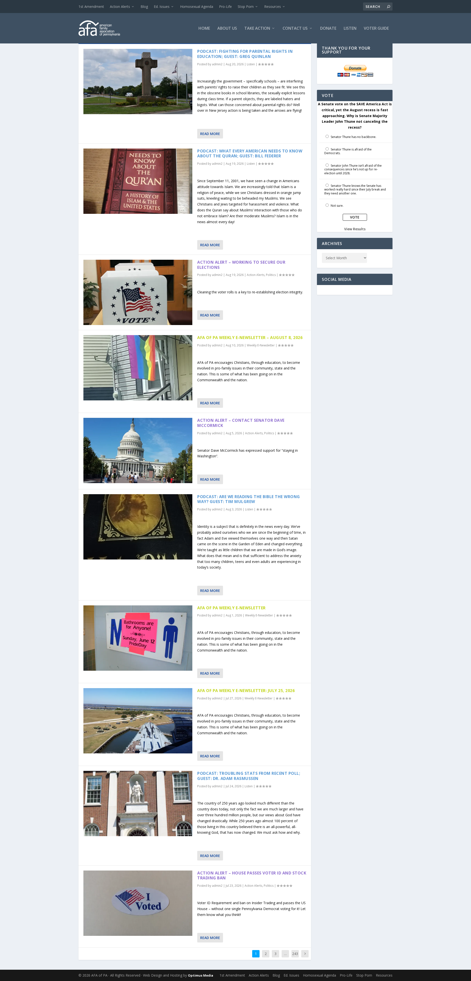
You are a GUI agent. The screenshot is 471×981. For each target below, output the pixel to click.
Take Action (257, 28)
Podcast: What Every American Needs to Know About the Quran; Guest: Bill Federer (249, 153)
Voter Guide (376, 28)
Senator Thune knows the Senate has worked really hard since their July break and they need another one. (355, 189)
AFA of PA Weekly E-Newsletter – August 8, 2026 (249, 337)
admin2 (217, 64)
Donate (328, 28)
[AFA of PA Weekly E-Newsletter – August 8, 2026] (137, 367)
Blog (144, 6)
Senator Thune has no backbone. (353, 137)
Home (204, 28)
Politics (271, 275)
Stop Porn (246, 6)
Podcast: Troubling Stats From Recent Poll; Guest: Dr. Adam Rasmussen (248, 776)
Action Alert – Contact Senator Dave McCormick (241, 423)
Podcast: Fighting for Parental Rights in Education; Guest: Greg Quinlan (245, 54)
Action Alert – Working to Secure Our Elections (241, 264)
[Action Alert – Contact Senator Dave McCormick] (137, 450)
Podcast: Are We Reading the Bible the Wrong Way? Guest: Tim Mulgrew (248, 499)
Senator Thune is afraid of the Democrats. (348, 151)
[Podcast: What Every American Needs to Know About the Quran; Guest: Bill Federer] (137, 181)
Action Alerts (120, 6)
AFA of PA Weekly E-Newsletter (231, 608)
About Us (227, 28)
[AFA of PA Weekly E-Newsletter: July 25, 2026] (137, 720)
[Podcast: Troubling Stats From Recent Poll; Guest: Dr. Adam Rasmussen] (137, 803)
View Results (355, 229)
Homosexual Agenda (196, 6)
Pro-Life (225, 6)
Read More (210, 133)
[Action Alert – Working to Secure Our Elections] (137, 292)
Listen (350, 28)
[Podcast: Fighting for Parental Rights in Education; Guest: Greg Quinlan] (137, 81)
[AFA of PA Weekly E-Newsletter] (137, 638)
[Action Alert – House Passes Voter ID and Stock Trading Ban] (137, 903)
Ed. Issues (162, 6)
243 (295, 953)
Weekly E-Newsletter (261, 345)
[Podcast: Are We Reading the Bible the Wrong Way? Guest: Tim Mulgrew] (137, 526)
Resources (272, 6)
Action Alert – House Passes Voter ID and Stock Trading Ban (251, 875)
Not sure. (337, 206)
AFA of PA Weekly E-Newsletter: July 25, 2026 (246, 690)
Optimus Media (200, 975)
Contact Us (295, 28)
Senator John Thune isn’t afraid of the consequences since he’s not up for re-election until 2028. (353, 169)
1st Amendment (91, 6)
